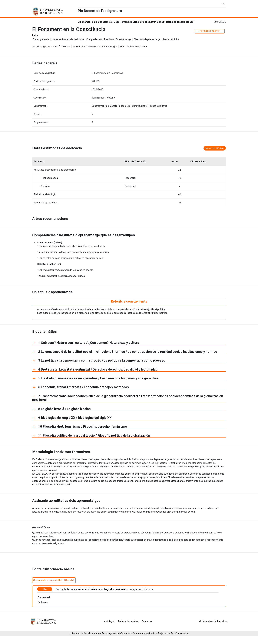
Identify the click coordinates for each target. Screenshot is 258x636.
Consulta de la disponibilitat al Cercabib (54, 580)
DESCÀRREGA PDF (210, 31)
